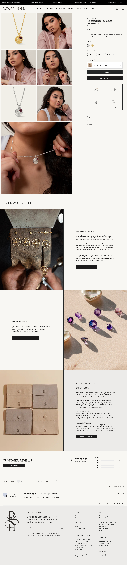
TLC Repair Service (81, 543)
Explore (102, 512)
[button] (105, 117)
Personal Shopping (81, 554)
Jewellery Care (79, 547)
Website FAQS (103, 545)
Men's (79, 8)
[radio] (88, 45)
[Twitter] (102, 555)
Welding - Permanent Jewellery (108, 522)
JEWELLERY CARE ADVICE (25, 338)
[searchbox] (10, 481)
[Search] (106, 8)
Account (103, 538)
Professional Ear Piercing (106, 524)
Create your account (106, 541)
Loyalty (86, 8)
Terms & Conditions (105, 543)
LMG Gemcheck (104, 526)
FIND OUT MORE (86, 267)
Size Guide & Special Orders (83, 545)
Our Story (78, 518)
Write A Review (14, 465)
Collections (71, 8)
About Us (78, 512)
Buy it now (105, 78)
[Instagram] (105, 555)
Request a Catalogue (81, 556)
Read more (109, 37)
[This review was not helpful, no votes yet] (122, 503)
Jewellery (50, 8)
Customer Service (82, 535)
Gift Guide (40, 8)
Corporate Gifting (104, 528)
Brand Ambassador (81, 528)
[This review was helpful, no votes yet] (118, 503)
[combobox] (30, 481)
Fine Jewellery (60, 8)
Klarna (77, 552)
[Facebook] (100, 555)
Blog (100, 530)
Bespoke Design (104, 518)
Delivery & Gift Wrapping (82, 539)
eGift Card (78, 549)
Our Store (78, 520)
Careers (77, 526)
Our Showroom (80, 522)
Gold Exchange (104, 520)
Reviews (77, 524)
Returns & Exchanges (81, 541)
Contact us (78, 516)
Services (93, 8)
